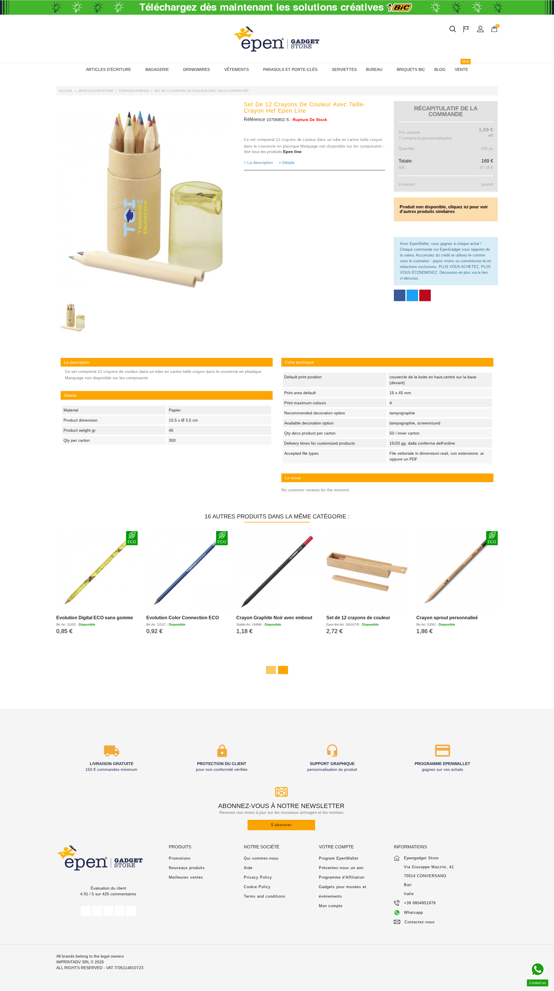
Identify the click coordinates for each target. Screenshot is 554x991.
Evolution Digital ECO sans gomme (94, 617)
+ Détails (287, 162)
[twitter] (97, 911)
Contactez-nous (420, 922)
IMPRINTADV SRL (72, 962)
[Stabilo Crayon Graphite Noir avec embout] (277, 571)
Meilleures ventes (186, 877)
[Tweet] (412, 295)
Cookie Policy (257, 887)
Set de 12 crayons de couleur (358, 617)
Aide (248, 868)
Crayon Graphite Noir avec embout (274, 617)
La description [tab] (77, 362)
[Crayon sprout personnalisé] (457, 571)
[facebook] (86, 911)
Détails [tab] (70, 395)
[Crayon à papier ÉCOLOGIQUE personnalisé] (187, 571)
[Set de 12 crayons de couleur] (367, 571)
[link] (387, 362)
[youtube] (108, 911)
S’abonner (281, 824)
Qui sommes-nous (261, 858)
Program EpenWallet (338, 858)
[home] (277, 39)
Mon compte (330, 906)
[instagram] (120, 911)
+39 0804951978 (420, 903)
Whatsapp (413, 912)
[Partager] (399, 295)
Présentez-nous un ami (341, 868)
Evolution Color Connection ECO (182, 617)
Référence (254, 119)
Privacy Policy (258, 877)
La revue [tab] (293, 477)
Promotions (180, 858)
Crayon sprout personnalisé (447, 617)
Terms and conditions (264, 896)
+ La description (258, 162)
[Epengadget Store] (108, 858)
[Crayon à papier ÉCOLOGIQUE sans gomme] (97, 571)
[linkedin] (131, 911)
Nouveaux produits (187, 868)
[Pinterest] (425, 295)
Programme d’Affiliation (341, 877)
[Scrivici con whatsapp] (537, 969)
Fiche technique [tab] (299, 362)
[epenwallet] (277, 7)
